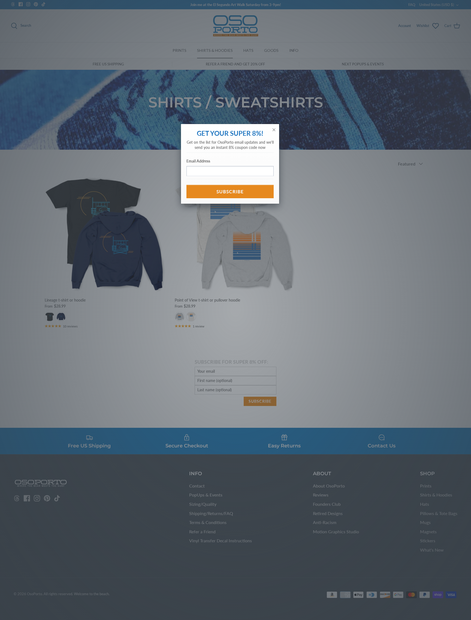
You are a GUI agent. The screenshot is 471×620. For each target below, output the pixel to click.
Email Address (198, 161)
